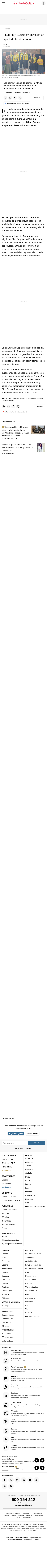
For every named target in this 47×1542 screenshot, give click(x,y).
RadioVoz (6, 1515)
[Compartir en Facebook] (15, 98)
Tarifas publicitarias (9, 1210)
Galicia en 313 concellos (35, 1206)
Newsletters (6, 1183)
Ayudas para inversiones (12, 1244)
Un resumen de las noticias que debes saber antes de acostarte (26, 1360)
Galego (28, 1148)
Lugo (27, 1188)
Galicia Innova (31, 1294)
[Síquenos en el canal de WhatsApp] (4, 1486)
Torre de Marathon (9, 1315)
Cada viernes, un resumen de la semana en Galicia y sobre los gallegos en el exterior (27, 1404)
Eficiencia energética (10, 1240)
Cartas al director (9, 1197)
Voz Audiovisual (38, 1513)
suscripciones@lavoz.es (23, 1505)
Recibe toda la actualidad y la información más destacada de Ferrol (27, 1421)
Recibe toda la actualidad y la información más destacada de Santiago (27, 1431)
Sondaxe (14, 1515)
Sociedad (6, 1280)
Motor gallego (7, 1341)
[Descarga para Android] (42, 1460)
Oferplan (5, 1217)
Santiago (29, 1199)
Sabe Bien (29, 1257)
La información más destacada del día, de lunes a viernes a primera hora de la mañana (27, 1352)
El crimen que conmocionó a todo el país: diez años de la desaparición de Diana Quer (18, 447)
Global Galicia (31, 1261)
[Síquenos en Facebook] (4, 1480)
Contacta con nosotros (11, 1200)
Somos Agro (7, 1291)
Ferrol (27, 1180)
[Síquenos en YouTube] (30, 1480)
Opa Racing (7, 1322)
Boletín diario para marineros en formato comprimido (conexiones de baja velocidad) (25, 1395)
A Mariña (29, 1162)
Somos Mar (6, 1294)
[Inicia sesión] (43, 3)
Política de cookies (35, 1537)
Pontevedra (30, 1195)
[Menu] (3, 3)
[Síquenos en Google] (11, 1486)
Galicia (5, 1257)
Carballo (28, 1173)
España (5, 1265)
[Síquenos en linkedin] (23, 1480)
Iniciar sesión (33, 1134)
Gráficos (5, 1287)
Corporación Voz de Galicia (12, 1513)
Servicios (5, 1213)
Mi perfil (5, 1180)
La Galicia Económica (11, 1302)
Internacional (7, 1268)
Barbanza (29, 1169)
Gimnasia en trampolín (35, 398)
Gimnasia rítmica (8, 400)
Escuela (28, 1313)
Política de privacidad (21, 1537)
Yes (26, 1309)
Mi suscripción (7, 1159)
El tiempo (5, 1305)
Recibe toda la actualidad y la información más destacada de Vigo (27, 1439)
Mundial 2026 (7, 1311)
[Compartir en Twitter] (20, 98)
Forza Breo (6, 1333)
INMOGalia (6, 1221)
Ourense (28, 1192)
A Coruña (29, 1158)
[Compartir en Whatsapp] (5, 98)
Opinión (5, 1272)
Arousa (28, 1166)
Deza (27, 1177)
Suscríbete (6, 1170)
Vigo (27, 1203)
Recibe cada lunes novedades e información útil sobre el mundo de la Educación (26, 1378)
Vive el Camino (31, 1287)
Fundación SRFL (26, 1513)
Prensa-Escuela (38, 1515)
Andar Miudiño (8, 1330)
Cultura (5, 1283)
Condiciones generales (15, 1539)
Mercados (29, 1302)
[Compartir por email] (10, 98)
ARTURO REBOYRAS (8, 438)
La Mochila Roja (32, 1291)
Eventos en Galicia (9, 1224)
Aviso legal (9, 1537)
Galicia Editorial (26, 1517)
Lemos (28, 1184)
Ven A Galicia (30, 1280)
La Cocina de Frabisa (34, 1268)
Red (27, 1272)
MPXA (18, 1517)
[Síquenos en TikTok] (36, 1480)
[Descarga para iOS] (36, 1460)
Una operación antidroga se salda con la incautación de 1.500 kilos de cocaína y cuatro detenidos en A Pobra (15, 431)
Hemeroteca (7, 1167)
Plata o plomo (31, 1276)
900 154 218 (23, 1499)
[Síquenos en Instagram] (17, 1480)
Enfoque (28, 1283)
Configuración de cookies (31, 1539)
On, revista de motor (33, 1316)
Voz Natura (29, 1515)
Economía (6, 1261)
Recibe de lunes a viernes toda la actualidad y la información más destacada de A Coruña (27, 1413)
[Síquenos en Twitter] (11, 1480)
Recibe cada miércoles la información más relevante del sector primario (26, 1387)
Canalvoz (21, 1515)
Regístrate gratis (16, 1134)
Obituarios (6, 1298)
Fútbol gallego (7, 1337)
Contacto (5, 1228)
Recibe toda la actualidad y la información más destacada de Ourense (27, 1447)
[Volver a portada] (23, 3)
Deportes (5, 1276)
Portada (5, 1254)
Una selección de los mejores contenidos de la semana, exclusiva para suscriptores (26, 1369)
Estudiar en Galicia (33, 1265)
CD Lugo (5, 1326)
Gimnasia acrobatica (19, 398)
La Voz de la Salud (33, 1254)
